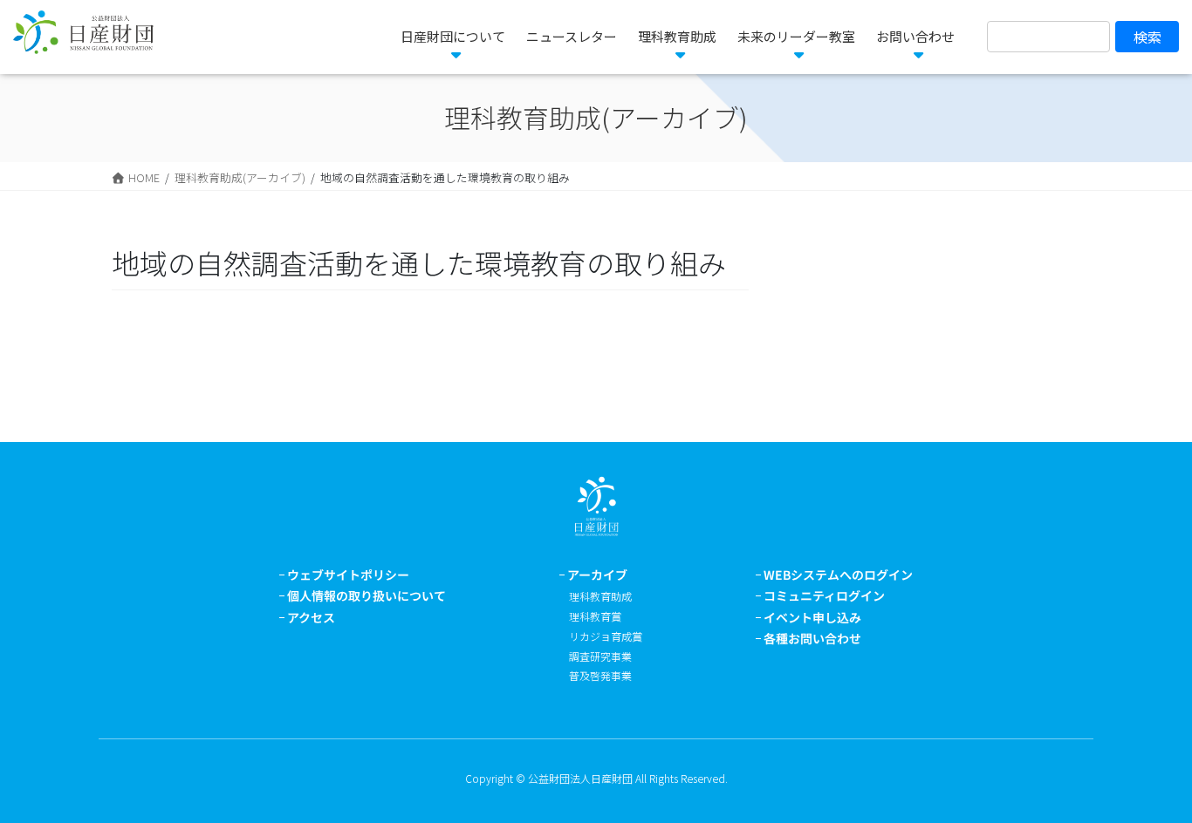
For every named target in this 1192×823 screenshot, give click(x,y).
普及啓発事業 (600, 675)
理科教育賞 (595, 616)
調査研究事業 (600, 656)
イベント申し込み (812, 617)
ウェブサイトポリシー (348, 574)
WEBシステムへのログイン (838, 574)
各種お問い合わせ (812, 638)
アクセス (311, 617)
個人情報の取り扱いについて (366, 595)
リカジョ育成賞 (605, 636)
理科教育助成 (600, 595)
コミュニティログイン (824, 595)
